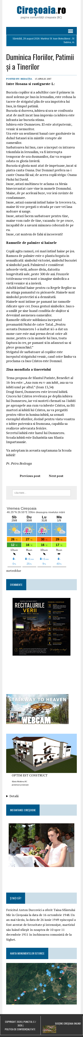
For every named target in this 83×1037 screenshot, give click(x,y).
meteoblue (13, 571)
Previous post (30, 476)
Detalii (14, 796)
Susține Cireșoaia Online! (68, 1023)
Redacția (26, 78)
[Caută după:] (41, 492)
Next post (56, 476)
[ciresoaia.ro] (41, 13)
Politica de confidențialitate (20, 1029)
